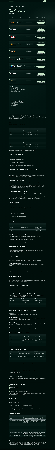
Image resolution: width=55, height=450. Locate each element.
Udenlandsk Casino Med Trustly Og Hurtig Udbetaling (17, 101)
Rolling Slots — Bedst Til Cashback (15, 98)
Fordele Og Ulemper (13, 92)
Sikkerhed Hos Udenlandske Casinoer (15, 91)
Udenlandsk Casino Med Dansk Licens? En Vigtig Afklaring (18, 89)
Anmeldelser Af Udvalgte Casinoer (15, 95)
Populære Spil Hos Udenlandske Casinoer (16, 107)
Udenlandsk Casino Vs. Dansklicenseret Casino (16, 93)
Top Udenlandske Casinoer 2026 (14, 87)
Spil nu (41, 22)
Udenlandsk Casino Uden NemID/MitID (15, 100)
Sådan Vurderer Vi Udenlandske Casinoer (16, 94)
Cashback (12, 106)
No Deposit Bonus (13, 105)
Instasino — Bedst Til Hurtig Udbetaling (16, 99)
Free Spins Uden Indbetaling (14, 104)
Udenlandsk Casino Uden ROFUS (14, 90)
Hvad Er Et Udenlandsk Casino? (14, 88)
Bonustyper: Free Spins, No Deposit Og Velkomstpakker (17, 102)
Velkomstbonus (13, 103)
